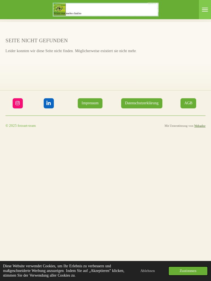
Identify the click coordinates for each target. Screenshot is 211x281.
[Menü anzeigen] (205, 9)
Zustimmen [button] (188, 271)
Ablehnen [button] (147, 271)
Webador (200, 125)
